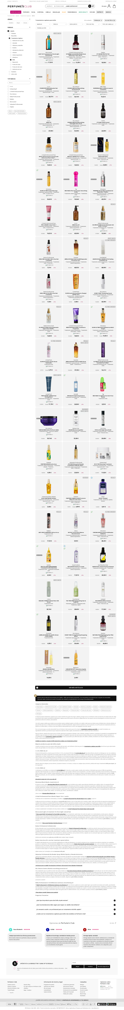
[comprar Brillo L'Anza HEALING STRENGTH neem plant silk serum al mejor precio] (48, 590)
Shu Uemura (13, 94)
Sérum (10, 111)
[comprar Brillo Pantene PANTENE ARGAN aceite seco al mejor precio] (48, 454)
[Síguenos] (94, 1004)
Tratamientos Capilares (25, 15)
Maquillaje (56, 12)
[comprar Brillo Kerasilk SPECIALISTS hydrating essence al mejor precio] (75, 385)
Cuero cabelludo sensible (65, 707)
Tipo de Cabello (107, 24)
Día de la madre (84, 990)
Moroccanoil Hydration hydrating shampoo (52, 823)
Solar (64, 12)
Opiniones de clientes (49, 986)
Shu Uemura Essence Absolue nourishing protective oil (80, 871)
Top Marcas (11, 79)
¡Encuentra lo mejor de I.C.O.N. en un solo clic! (45, 779)
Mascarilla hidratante (19, 111)
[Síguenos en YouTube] (90, 1004)
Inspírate (100, 12)
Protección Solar (75, 710)
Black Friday (83, 994)
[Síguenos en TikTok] (87, 1004)
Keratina (95, 707)
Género (10, 19)
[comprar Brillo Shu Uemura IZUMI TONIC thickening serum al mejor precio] (103, 283)
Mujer (18, 23)
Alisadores (57, 710)
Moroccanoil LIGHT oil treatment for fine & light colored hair (51, 814)
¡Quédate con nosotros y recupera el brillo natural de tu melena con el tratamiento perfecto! (56, 741)
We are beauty (47, 988)
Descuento (73, 24)
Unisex (25, 23)
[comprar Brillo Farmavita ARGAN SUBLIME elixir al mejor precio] (48, 659)
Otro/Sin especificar (103, 966)
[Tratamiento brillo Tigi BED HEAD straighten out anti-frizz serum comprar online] (103, 401)
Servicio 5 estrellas (60, 1)
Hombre (11, 23)
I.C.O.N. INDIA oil (61, 770)
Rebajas (82, 984)
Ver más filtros (109, 20)
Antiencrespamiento (48, 710)
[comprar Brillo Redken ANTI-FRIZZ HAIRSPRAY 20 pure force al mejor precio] (48, 522)
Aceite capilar (12, 113)
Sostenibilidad (47, 990)
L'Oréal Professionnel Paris (17, 91)
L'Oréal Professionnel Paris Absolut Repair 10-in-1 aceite (77, 798)
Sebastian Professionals (16, 104)
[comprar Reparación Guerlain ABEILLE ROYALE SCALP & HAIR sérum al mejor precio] (75, 351)
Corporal (40, 12)
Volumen (38, 710)
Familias (10, 27)
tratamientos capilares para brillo (89, 729)
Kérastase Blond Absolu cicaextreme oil (57, 784)
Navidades (82, 995)
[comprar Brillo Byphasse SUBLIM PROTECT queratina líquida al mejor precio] (75, 659)
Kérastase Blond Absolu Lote (48, 793)
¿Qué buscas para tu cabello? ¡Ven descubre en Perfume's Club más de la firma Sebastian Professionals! (58, 865)
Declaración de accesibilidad (70, 990)
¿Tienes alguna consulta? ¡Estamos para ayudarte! (46, 892)
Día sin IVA (82, 992)
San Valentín (83, 986)
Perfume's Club (11, 15)
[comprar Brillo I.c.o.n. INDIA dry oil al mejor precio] (75, 214)
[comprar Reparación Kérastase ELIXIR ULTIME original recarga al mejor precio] (48, 180)
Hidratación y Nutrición (105, 707)
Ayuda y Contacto (13, 1)
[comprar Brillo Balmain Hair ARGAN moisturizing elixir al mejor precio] (75, 419)
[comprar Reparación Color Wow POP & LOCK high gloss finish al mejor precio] (103, 419)
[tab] (43, 24)
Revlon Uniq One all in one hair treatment (84, 844)
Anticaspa (38, 713)
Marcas (108, 12)
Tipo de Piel (90, 24)
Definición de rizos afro (51, 707)
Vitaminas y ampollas (86, 707)
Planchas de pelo (22, 113)
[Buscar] (89, 6)
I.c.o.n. (11, 86)
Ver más (112, 923)
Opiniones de (62, 923)
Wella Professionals (15, 96)
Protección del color (86, 710)
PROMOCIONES (60, 6)
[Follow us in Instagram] (83, 1004)
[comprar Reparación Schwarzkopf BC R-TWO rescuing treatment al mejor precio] (103, 454)
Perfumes (26, 12)
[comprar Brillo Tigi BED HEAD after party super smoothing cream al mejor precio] (75, 180)
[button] (14, 993)
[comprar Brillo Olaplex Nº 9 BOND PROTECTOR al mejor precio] (103, 43)
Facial (33, 12)
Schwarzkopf (13, 89)
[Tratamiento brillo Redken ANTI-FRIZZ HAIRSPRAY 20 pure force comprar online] (48, 537)
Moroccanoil (13, 102)
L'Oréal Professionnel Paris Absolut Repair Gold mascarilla (81, 809)
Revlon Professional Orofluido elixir (77, 828)
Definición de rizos (105, 710)
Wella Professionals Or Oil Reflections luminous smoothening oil (51, 885)
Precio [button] (55, 24)
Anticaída (76, 707)
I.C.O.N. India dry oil (80, 753)
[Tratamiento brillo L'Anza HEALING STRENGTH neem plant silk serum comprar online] (48, 606)
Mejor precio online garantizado (39, 1)
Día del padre (83, 988)
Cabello (48, 12)
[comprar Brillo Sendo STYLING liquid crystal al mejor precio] (103, 112)
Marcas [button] (39, 24)
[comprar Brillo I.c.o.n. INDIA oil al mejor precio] (48, 112)
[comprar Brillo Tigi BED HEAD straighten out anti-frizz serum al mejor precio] (103, 385)
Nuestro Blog (27, 984)
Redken (12, 99)
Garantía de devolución (84, 1)
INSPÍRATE (49, 6)
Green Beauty (83, 12)
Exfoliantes (96, 710)
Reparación (65, 710)
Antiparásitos (39, 707)
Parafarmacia (72, 12)
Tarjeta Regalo (11, 990)
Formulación (41, 28)
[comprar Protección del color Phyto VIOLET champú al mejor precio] (103, 488)
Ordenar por (97, 20)
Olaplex (12, 107)
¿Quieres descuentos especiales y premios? (62, 1000)
